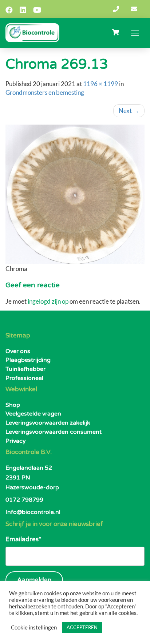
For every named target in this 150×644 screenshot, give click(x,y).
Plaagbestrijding (28, 360)
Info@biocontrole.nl (32, 512)
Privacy (15, 441)
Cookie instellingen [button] (34, 627)
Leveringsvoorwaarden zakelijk (47, 422)
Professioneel (24, 378)
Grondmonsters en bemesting (44, 92)
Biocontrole (32, 32)
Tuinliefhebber (25, 369)
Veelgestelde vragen (33, 413)
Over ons (17, 351)
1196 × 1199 (100, 84)
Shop (12, 405)
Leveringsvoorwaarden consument (53, 432)
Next (129, 110)
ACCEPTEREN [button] (82, 627)
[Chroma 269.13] (75, 194)
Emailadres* (23, 539)
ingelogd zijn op (48, 301)
